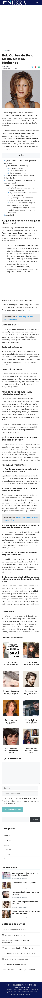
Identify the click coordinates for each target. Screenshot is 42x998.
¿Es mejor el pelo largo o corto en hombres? (25, 893)
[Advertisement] (21, 27)
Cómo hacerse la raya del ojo (13, 935)
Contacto (22, 985)
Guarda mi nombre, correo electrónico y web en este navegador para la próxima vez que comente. (21, 801)
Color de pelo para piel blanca (14, 964)
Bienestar (8, 840)
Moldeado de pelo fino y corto (24, 883)
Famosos (7, 854)
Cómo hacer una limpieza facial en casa (18, 948)
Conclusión (9, 215)
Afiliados (25, 987)
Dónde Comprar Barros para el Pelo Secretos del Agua (26, 912)
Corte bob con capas (16, 173)
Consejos (7, 850)
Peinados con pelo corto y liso (14, 930)
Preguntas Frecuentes (14, 185)
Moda (6, 859)
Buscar (35, 820)
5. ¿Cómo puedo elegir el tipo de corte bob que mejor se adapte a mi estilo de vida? (21, 210)
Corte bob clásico (15, 168)
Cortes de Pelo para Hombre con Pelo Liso (25, 903)
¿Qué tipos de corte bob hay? (16, 166)
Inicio (3, 50)
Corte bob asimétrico (16, 171)
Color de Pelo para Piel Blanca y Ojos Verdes (20, 954)
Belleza (8, 50)
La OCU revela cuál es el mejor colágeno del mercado (25, 874)
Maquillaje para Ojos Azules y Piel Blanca (18, 970)
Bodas (6, 845)
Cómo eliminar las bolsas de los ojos (16, 959)
